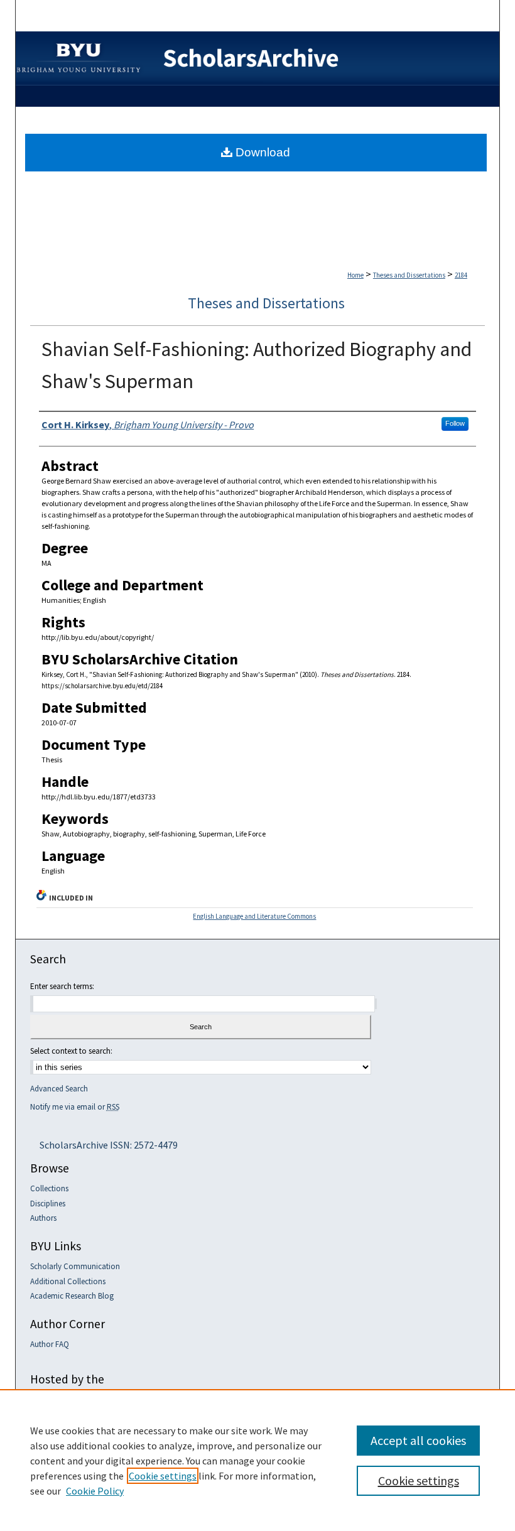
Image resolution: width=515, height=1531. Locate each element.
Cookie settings (163, 1475)
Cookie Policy (95, 1491)
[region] (257, 1460)
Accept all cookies (418, 1440)
